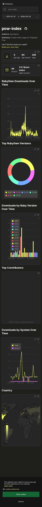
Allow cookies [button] (21, 494)
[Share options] (35, 52)
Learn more (8, 486)
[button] (21, 489)
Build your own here (10, 47)
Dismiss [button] (21, 502)
